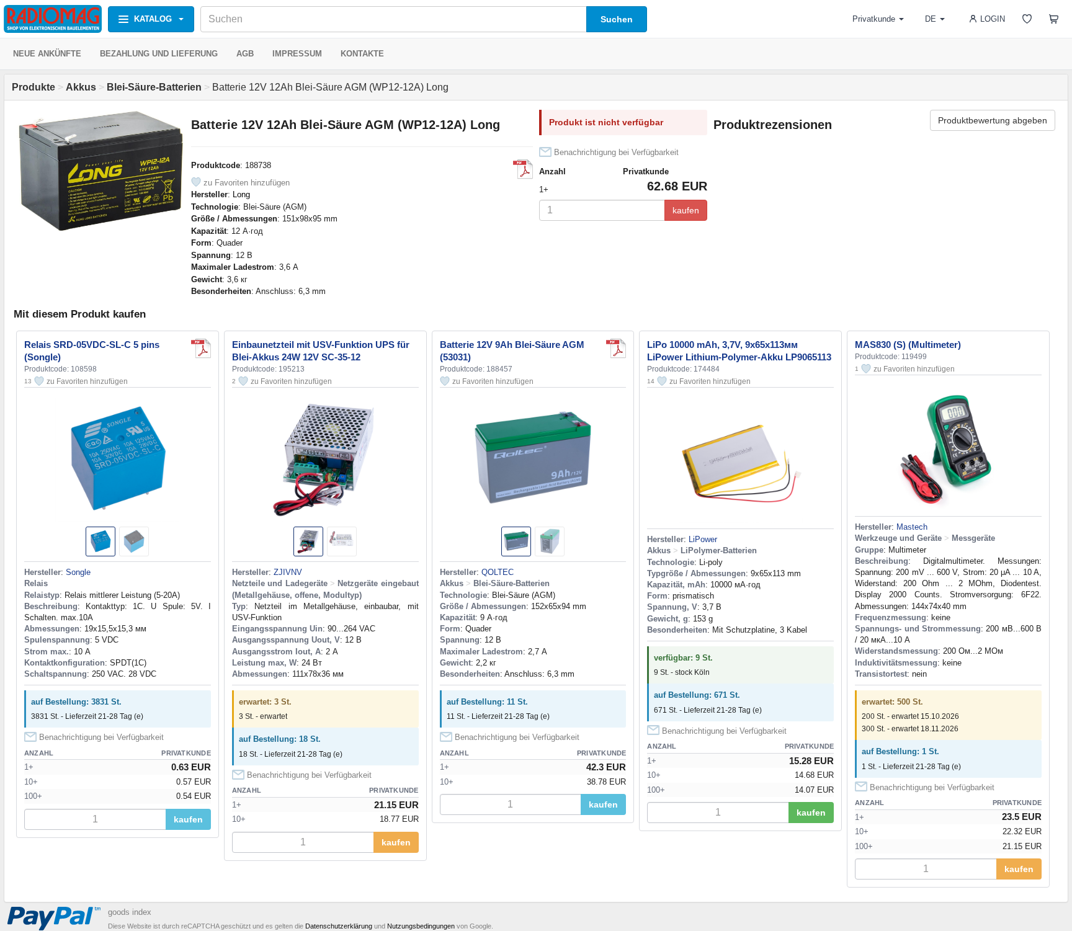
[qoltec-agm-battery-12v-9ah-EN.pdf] (616, 349)
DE (930, 19)
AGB (245, 53)
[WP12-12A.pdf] (523, 169)
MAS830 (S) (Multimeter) (908, 344)
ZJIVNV (288, 572)
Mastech (911, 527)
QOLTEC (497, 572)
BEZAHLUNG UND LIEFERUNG (159, 53)
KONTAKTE (362, 53)
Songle (78, 572)
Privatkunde (873, 19)
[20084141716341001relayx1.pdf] (201, 349)
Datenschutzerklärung (338, 926)
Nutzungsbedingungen (421, 926)
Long (241, 194)
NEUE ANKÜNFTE (47, 53)
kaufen (685, 210)
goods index (129, 912)
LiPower (703, 539)
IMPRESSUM (297, 53)
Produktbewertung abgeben (992, 120)
